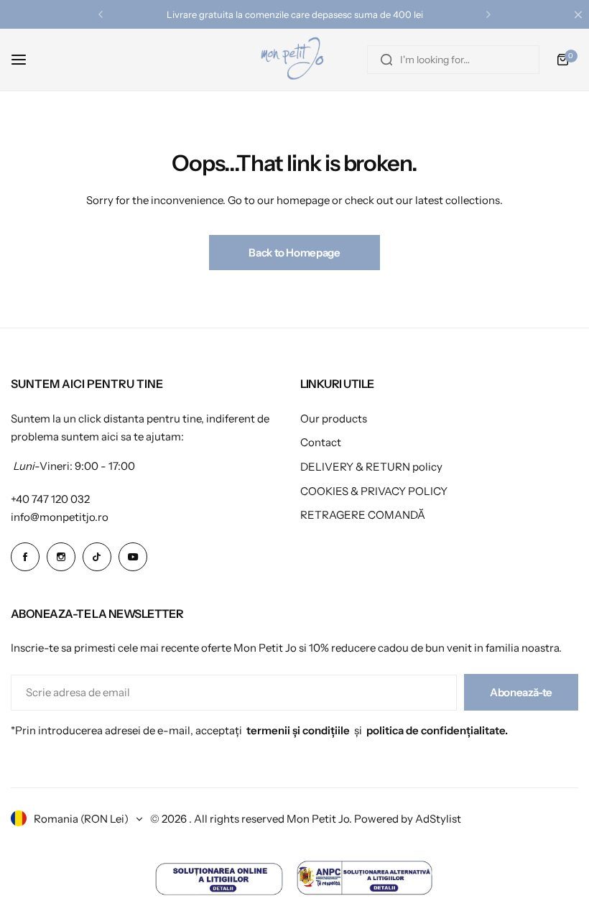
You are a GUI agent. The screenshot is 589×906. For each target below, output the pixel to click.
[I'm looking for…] (386, 59)
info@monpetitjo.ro (59, 517)
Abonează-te (521, 692)
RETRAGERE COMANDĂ (362, 515)
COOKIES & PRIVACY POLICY (373, 491)
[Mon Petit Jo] (294, 59)
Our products (333, 418)
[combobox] (453, 59)
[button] (100, 14)
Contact (320, 442)
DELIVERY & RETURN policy (371, 466)
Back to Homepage (294, 252)
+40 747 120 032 (50, 499)
